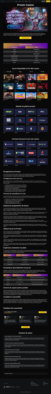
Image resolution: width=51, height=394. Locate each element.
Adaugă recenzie (42, 312)
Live (19, 71)
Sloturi (42, 71)
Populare (8, 71)
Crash (30, 71)
